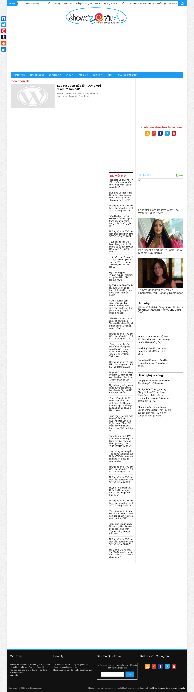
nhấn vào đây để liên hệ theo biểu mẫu (75, 670)
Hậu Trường (37, 75)
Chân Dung (55, 75)
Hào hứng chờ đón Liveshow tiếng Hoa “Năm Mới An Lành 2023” (152, 351)
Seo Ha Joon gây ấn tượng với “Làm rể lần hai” (79, 87)
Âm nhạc (83, 75)
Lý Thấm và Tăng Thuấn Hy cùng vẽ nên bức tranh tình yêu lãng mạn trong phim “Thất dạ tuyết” (121, 290)
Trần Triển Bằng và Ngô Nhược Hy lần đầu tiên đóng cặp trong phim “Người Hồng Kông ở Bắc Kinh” (120, 529)
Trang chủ (19, 75)
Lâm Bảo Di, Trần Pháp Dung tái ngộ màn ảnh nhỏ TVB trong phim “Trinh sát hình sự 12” (120, 196)
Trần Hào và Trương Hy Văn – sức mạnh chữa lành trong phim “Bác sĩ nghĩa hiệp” (121, 183)
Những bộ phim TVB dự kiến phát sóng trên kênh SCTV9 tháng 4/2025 (74, 3)
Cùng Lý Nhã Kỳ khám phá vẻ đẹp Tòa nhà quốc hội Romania (154, 382)
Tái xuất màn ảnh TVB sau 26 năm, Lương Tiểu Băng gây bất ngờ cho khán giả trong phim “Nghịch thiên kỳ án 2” (121, 441)
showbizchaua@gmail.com (65, 667)
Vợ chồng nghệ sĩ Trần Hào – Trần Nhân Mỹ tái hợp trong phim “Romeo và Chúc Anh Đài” (121, 515)
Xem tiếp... (15, 675)
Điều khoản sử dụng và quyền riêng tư (169, 688)
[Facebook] (160, 133)
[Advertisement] (96, 48)
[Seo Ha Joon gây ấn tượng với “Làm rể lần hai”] (33, 96)
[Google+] (154, 133)
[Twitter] (167, 133)
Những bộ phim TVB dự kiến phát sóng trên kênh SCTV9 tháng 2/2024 (121, 479)
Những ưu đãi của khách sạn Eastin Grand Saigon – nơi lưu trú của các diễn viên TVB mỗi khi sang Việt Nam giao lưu (154, 411)
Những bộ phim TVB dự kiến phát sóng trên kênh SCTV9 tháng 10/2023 (121, 541)
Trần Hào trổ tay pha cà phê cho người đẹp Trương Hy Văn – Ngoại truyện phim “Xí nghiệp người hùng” (121, 323)
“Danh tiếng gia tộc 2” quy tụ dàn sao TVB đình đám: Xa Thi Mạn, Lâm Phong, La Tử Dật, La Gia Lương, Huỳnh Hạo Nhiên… (120, 404)
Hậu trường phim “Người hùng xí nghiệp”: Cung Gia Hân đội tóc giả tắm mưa (121, 276)
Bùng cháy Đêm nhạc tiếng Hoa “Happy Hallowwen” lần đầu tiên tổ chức (153, 363)
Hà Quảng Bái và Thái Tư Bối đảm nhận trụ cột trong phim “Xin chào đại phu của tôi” (121, 553)
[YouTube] (174, 133)
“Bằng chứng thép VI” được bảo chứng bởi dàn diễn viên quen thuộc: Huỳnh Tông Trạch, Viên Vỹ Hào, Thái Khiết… (119, 350)
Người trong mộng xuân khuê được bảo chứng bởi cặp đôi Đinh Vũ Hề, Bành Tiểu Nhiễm (121, 389)
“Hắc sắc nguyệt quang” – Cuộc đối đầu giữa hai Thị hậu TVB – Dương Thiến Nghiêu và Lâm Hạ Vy (121, 262)
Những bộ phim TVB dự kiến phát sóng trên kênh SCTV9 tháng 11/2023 (121, 503)
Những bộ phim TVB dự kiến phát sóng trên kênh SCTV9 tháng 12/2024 (121, 233)
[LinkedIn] (4, 49)
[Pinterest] (4, 31)
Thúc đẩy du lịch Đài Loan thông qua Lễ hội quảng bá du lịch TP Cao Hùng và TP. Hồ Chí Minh (121, 247)
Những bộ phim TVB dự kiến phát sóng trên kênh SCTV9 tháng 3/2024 (121, 469)
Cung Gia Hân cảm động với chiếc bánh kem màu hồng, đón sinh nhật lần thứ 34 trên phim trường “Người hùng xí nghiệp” (121, 306)
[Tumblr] (4, 37)
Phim (68, 75)
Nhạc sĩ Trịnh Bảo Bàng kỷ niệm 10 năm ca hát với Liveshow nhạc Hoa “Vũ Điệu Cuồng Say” (121, 376)
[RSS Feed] (147, 133)
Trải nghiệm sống (127, 75)
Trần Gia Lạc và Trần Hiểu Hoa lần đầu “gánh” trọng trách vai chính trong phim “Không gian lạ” (121, 221)
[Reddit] (4, 43)
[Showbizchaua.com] (96, 15)
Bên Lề (96, 75)
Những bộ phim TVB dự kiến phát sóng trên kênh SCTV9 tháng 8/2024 (121, 364)
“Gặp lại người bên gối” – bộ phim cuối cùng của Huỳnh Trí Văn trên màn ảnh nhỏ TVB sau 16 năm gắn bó (121, 456)
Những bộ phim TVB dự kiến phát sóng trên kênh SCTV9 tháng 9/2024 (121, 336)
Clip (110, 75)
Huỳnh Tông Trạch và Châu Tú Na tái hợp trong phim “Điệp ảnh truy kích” (119, 491)
